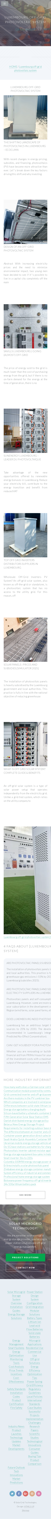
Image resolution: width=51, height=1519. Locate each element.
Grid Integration (35, 1306)
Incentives (16, 1374)
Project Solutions (25, 1257)
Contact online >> (25, 29)
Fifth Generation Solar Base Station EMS (26, 1116)
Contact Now (25, 1267)
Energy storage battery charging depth (25, 1109)
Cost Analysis (16, 1366)
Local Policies (34, 1396)
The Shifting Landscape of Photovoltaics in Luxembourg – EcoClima (25, 146)
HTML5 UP (29, 1506)
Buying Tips (34, 1456)
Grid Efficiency (34, 1385)
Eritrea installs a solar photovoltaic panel (26, 1165)
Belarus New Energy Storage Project (24, 1124)
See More (25, 1195)
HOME (13, 66)
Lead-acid (34, 1325)
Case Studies (34, 1407)
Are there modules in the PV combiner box (27, 1098)
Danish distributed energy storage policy (26, 1120)
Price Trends (16, 1370)
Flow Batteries (34, 1329)
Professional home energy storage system (27, 1176)
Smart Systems (16, 1347)
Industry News (16, 1426)
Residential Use (34, 1347)
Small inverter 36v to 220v (18, 1158)
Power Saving (34, 1381)
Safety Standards (16, 1389)
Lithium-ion (34, 1321)
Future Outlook (16, 1467)
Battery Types (34, 1318)
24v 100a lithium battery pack (20, 1184)
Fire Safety (16, 1407)
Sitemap (25, 1510)
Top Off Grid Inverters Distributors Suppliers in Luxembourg (21, 564)
